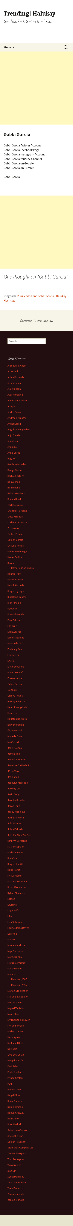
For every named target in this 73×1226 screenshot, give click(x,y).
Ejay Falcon (13, 620)
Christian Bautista (17, 522)
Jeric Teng (13, 794)
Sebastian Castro (17, 1130)
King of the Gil (15, 864)
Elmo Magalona (15, 637)
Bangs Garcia (14, 470)
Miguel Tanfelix (15, 1008)
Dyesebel (12, 608)
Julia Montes (14, 823)
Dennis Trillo (14, 573)
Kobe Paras (13, 869)
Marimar (11, 974)
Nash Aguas (13, 1037)
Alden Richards (15, 377)
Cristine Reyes (15, 545)
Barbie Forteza (15, 476)
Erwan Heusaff (15, 672)
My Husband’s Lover (18, 1019)
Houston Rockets (17, 719)
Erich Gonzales (15, 666)
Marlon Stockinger (17, 990)
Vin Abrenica (14, 1165)
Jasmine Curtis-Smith (19, 765)
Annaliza (12, 447)
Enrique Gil (13, 655)
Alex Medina (14, 383)
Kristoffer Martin (16, 887)
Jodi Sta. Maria (15, 817)
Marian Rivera (14, 968)
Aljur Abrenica (15, 394)
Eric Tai (11, 660)
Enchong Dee (14, 649)
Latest (11, 898)
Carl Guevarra (15, 505)
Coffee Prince (15, 534)
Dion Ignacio (14, 602)
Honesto (12, 713)
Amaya (11, 406)
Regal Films (13, 1095)
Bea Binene (13, 487)
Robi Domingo (15, 1107)
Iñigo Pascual (14, 730)
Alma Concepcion (17, 400)
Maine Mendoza (16, 945)
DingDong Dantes (17, 597)
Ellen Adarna (14, 631)
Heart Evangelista (17, 707)
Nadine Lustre (15, 1031)
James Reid (14, 753)
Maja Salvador (15, 951)
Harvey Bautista (16, 701)
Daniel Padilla (14, 557)
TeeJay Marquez (16, 1153)
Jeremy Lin (13, 788)
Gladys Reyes (15, 695)
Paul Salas (13, 1066)
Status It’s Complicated (20, 1147)
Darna (10, 563)
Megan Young (14, 1002)
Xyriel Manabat (15, 1176)
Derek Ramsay (15, 579)
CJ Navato (13, 528)
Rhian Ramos (14, 1101)
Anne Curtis (13, 452)
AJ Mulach (13, 371)
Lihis (9, 916)
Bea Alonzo (13, 481)
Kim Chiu (12, 858)
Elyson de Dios (15, 643)
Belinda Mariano (16, 493)
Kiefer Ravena (15, 852)
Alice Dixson (14, 388)
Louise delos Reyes (18, 928)
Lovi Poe (12, 933)
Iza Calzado (13, 742)
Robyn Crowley (15, 1112)
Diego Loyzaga (15, 591)
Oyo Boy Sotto (15, 1054)
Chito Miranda (15, 516)
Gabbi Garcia (14, 684)
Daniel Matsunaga (17, 551)
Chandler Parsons (17, 510)
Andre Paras (14, 412)
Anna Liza (12, 441)
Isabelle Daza (14, 736)
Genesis (12, 689)
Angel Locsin (14, 423)
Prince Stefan (15, 1078)
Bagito (11, 458)
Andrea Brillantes (17, 418)
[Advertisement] (36, 88)
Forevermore (14, 678)
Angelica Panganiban (18, 429)
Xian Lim (11, 1170)
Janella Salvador (16, 759)
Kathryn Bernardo (17, 840)
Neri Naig (12, 1049)
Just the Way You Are (19, 835)
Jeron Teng (13, 806)
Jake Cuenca (14, 748)
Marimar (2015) (19, 985)
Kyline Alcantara (16, 893)
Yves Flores (14, 1188)
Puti (9, 1083)
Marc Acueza (14, 957)
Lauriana (12, 904)
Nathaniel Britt (15, 1043)
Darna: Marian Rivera (22, 568)
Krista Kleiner (14, 875)
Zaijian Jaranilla (15, 1194)
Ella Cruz (12, 626)
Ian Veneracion (15, 724)
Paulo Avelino (14, 1072)
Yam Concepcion (16, 1182)
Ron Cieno (13, 1118)
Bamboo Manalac (16, 464)
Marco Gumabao (16, 962)
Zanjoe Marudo (15, 1199)
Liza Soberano (15, 922)
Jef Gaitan (13, 777)
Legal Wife (13, 910)
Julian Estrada (15, 829)
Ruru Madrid (14, 1124)
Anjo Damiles (14, 435)
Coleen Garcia (15, 539)
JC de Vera (13, 771)
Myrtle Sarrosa (15, 1025)
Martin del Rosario (17, 996)
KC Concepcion (15, 846)
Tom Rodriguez (15, 1159)
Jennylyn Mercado (17, 782)
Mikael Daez (14, 1014)
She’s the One (15, 1136)
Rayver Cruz (14, 1089)
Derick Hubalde (15, 585)
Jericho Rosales (16, 800)
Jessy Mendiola (16, 811)
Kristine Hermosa (17, 881)
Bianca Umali (14, 499)
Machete (12, 939)
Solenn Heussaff (16, 1141)
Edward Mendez (16, 614)
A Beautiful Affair (16, 365)
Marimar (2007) (19, 979)
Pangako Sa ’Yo (15, 1060)
